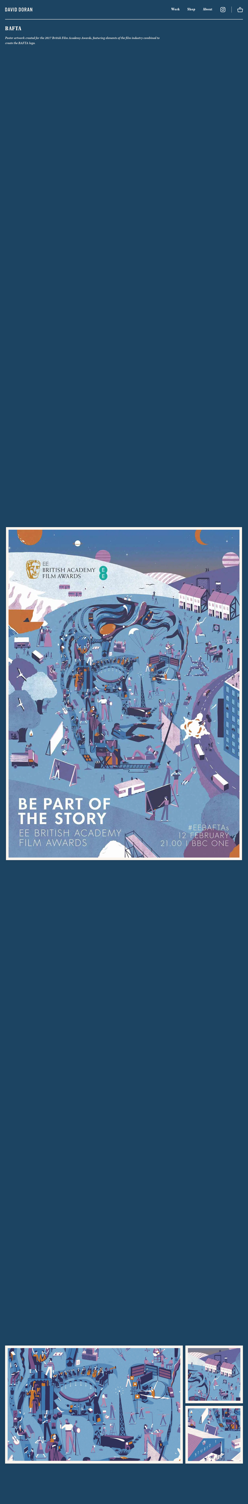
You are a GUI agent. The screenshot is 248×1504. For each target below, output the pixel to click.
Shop (191, 9)
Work (175, 9)
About (207, 9)
